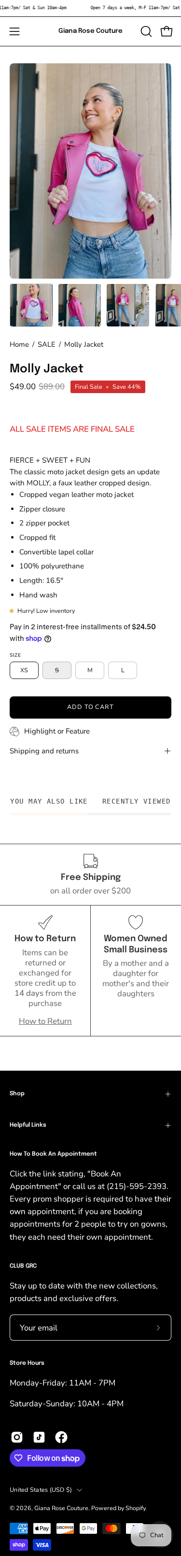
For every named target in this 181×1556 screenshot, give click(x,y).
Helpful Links (28, 1125)
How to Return (45, 1021)
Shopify (135, 1508)
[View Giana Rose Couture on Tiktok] (39, 1437)
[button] (145, 31)
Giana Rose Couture (90, 31)
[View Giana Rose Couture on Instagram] (17, 1437)
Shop (17, 1094)
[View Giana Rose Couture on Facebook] (61, 1437)
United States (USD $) (41, 1489)
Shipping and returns (44, 751)
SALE (47, 344)
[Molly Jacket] (31, 305)
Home (19, 344)
